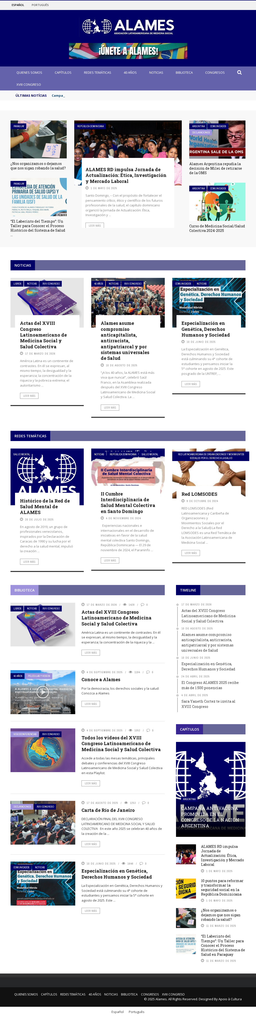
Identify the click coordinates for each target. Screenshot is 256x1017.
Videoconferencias (25, 734)
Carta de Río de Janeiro (108, 810)
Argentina (198, 126)
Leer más (95, 225)
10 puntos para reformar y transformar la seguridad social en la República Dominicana (222, 887)
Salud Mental (22, 454)
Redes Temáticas (97, 72)
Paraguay (19, 126)
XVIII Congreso (28, 84)
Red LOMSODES (199, 494)
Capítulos (63, 72)
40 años (130, 72)
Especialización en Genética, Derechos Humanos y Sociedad (206, 329)
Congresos (215, 72)
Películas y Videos (39, 676)
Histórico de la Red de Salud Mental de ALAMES (45, 506)
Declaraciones (201, 132)
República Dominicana (90, 126)
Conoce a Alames (101, 679)
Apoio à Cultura (230, 999)
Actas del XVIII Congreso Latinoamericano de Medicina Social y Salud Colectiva (43, 335)
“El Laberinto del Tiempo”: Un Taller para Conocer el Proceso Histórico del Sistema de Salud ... (37, 228)
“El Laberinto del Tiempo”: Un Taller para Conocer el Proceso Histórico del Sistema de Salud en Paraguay (223, 945)
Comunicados (218, 126)
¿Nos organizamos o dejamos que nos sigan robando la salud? (38, 165)
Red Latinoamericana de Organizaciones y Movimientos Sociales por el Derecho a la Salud (211, 456)
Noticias (156, 72)
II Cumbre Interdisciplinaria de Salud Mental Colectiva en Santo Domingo (128, 502)
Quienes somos (29, 72)
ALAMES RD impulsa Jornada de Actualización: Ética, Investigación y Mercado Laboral (126, 175)
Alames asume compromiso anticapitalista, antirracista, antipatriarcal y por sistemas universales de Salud (125, 340)
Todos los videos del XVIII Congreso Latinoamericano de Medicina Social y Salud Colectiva (121, 743)
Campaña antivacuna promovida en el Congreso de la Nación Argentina (111, 95)
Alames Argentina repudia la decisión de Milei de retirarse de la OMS (215, 168)
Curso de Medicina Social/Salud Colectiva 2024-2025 (217, 228)
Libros (18, 283)
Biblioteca (184, 72)
